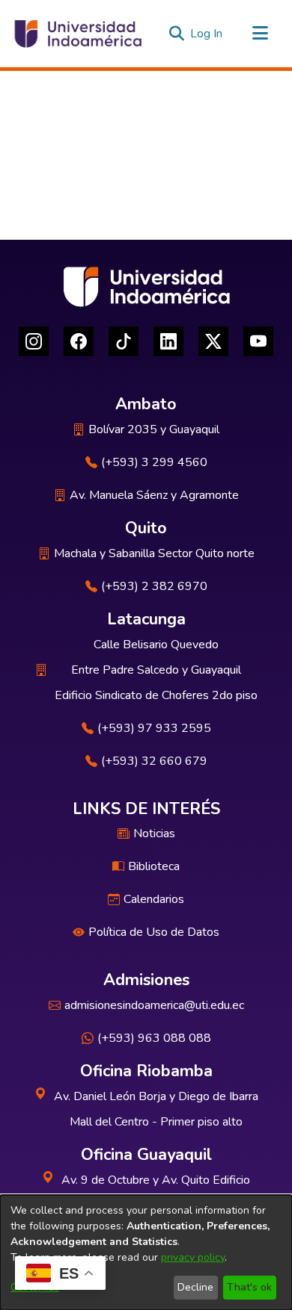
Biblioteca (154, 866)
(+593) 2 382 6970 (154, 586)
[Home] (77, 33)
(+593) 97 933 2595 (154, 728)
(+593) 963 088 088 (154, 1038)
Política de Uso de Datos (153, 932)
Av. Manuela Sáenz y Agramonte (154, 495)
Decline (195, 1287)
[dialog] (146, 1252)
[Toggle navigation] (260, 33)
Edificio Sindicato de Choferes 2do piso (156, 695)
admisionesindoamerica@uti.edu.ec (154, 1005)
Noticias (154, 833)
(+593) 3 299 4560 (154, 462)
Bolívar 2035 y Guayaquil (153, 429)
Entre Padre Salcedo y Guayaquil (156, 670)
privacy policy (193, 1257)
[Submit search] (176, 34)
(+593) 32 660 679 (154, 761)
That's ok (249, 1287)
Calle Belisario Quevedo (156, 644)
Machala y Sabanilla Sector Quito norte (154, 553)
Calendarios (154, 899)
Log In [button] (207, 33)
